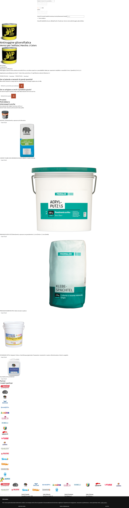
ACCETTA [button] (107, 506)
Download (11, 76)
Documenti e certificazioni (6, 68)
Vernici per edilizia (49, 21)
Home (38, 21)
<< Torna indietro (41, 18)
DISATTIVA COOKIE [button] (21, 506)
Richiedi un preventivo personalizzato (10, 85)
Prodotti (43, 21)
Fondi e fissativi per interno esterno (62, 21)
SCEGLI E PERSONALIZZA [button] (64, 506)
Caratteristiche (3, 67)
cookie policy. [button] (104, 502)
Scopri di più (4, 122)
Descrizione (3, 65)
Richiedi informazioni (6, 96)
